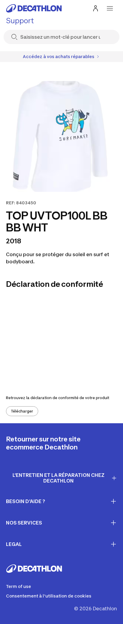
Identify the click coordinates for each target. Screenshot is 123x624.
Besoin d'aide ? (25, 501)
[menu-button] (110, 8)
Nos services (24, 523)
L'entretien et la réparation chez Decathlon (58, 478)
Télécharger (22, 411)
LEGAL (14, 544)
